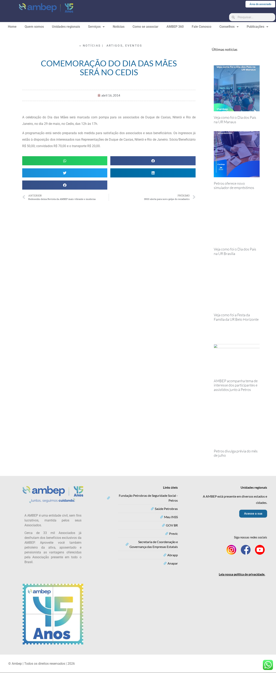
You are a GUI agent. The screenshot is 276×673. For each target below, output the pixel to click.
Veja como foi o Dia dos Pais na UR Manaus (235, 119)
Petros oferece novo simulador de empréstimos (234, 185)
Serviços (94, 27)
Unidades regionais (66, 27)
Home (12, 27)
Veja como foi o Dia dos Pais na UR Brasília (235, 251)
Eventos (133, 45)
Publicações (255, 27)
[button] (64, 160)
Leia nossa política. (242, 574)
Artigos (114, 45)
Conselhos (227, 27)
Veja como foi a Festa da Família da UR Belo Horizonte (236, 317)
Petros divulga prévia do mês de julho (236, 453)
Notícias (118, 27)
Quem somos (34, 27)
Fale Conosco (201, 27)
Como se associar (145, 27)
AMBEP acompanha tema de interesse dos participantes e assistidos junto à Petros (236, 385)
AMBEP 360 (175, 27)
